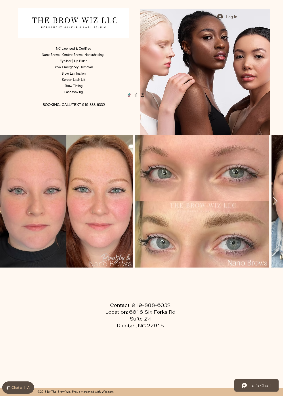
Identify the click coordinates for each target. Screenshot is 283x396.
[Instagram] (142, 95)
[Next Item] (275, 201)
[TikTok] (129, 95)
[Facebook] (136, 95)
